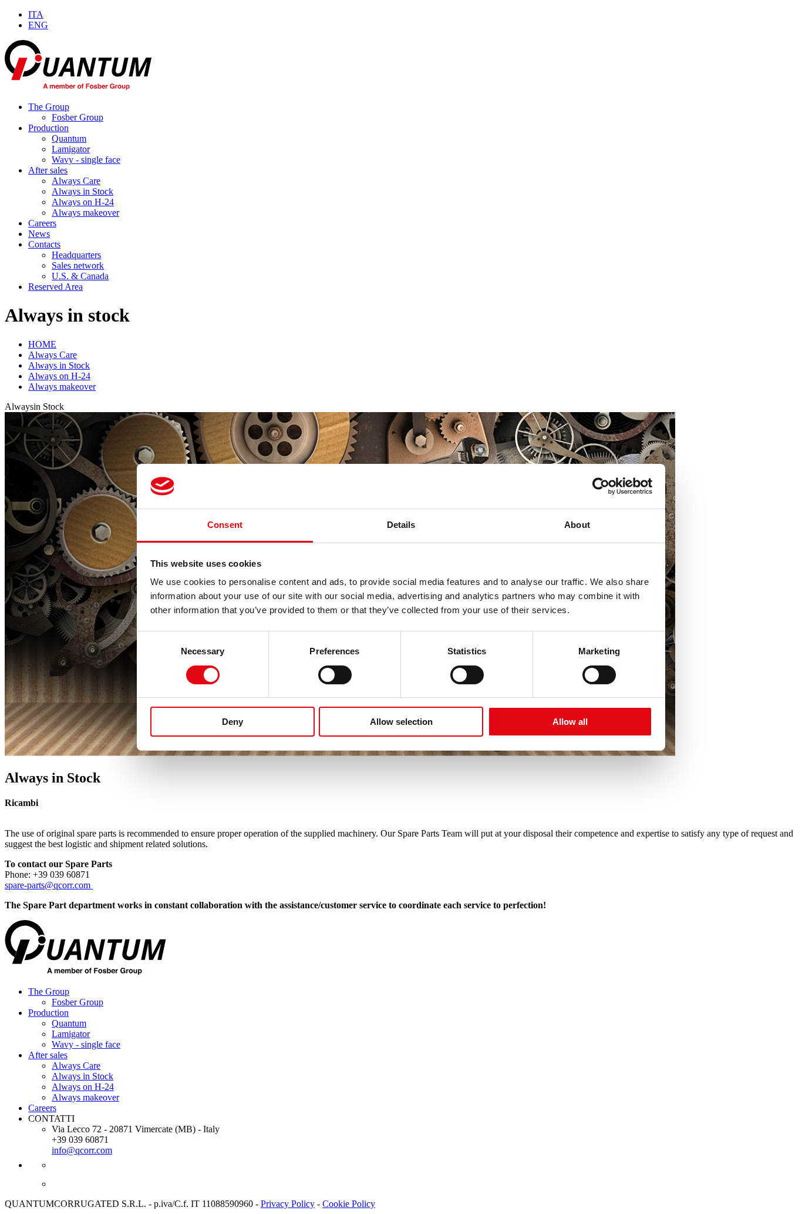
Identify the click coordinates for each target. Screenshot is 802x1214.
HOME (42, 344)
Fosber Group (77, 117)
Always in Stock (82, 191)
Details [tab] (401, 525)
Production (48, 128)
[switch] (335, 674)
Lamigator (71, 149)
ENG (38, 25)
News (39, 234)
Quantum (69, 138)
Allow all (570, 722)
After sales (48, 170)
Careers (42, 223)
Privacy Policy (288, 1204)
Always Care (76, 181)
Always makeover (85, 213)
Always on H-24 (83, 202)
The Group (48, 107)
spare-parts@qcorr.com (49, 885)
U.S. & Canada (80, 276)
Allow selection (401, 722)
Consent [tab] (224, 525)
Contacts (44, 244)
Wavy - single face (86, 160)
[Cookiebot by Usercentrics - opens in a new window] (601, 486)
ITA (35, 14)
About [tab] (577, 525)
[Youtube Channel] (80, 1165)
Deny (232, 722)
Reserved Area (55, 287)
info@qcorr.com (82, 1150)
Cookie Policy (348, 1204)
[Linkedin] (81, 1184)
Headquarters (76, 255)
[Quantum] (137, 87)
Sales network (78, 265)
